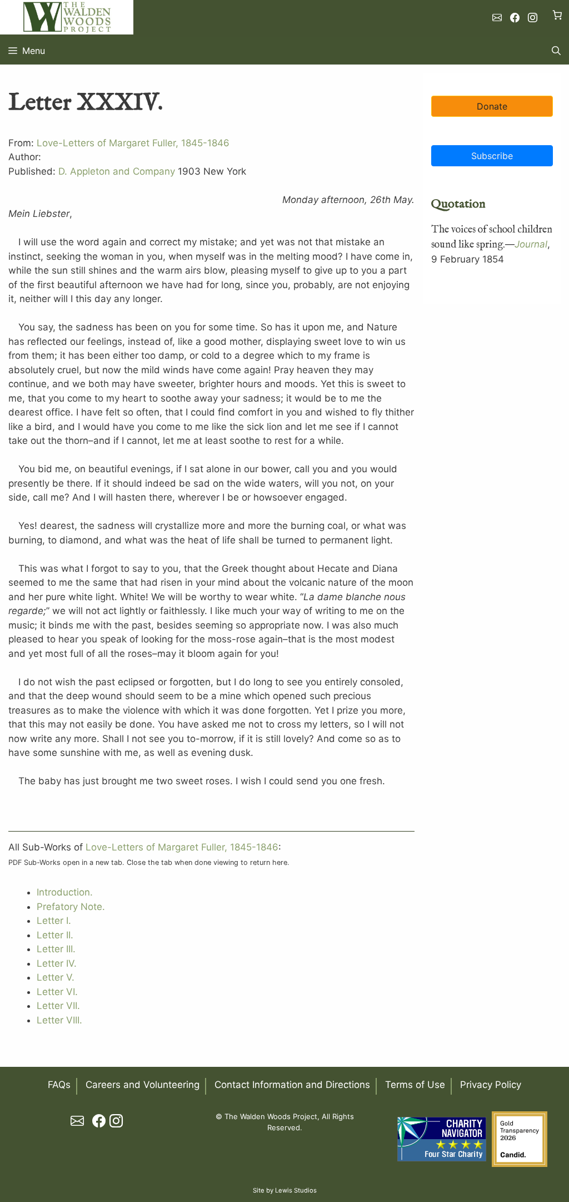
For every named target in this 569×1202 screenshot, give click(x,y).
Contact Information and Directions (292, 1084)
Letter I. (54, 920)
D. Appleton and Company (116, 171)
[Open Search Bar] (556, 51)
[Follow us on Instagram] (532, 17)
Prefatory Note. (71, 906)
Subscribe (491, 155)
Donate (491, 105)
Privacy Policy (490, 1084)
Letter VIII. (59, 1020)
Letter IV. (57, 963)
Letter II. (55, 935)
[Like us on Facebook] (515, 17)
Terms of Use (415, 1084)
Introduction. (65, 892)
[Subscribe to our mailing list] (497, 17)
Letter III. (56, 948)
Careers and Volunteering (142, 1084)
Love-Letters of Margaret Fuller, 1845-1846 (133, 143)
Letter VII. (58, 1005)
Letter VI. (57, 991)
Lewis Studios (296, 1190)
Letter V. (55, 977)
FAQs (59, 1084)
